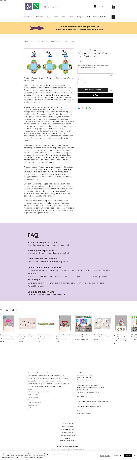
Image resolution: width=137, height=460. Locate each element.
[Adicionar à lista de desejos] (111, 90)
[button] (113, 6)
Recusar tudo (117, 456)
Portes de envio (33, 395)
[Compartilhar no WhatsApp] (86, 108)
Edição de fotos (33, 397)
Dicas (29, 389)
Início (26, 41)
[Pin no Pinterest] (82, 108)
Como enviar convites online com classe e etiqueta (44, 386)
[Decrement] (79, 82)
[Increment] (85, 82)
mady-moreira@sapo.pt (84, 413)
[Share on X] (90, 108)
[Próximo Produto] (134, 324)
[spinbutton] (82, 82)
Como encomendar (34, 402)
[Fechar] (134, 455)
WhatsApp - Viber (93, 392)
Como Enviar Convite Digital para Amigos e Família (44, 381)
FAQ (29, 408)
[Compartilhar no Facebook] (79, 108)
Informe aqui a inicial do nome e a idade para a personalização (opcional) (93, 66)
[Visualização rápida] (8, 323)
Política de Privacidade (36, 457)
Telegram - (83, 392)
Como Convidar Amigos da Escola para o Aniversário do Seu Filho (49, 383)
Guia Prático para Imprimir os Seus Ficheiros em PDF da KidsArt (48, 378)
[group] (68, 330)
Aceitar (128, 456)
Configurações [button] (105, 456)
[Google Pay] (95, 100)
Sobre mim (31, 400)
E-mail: (79, 411)
